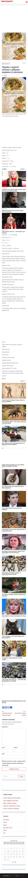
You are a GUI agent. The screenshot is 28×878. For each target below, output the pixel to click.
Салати (4, 830)
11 (11, 851)
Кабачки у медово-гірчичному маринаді (11, 798)
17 (8, 854)
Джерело (4, 378)
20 (16, 854)
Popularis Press (21, 876)
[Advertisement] (14, 17)
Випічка (5, 822)
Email (16, 747)
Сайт (3, 754)
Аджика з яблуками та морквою (10, 803)
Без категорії (6, 820)
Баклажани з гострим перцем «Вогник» (11, 806)
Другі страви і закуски (6, 63)
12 (13, 851)
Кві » (15, 862)
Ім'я (3, 747)
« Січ (12, 862)
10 (8, 851)
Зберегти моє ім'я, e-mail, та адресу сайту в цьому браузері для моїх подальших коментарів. (13, 763)
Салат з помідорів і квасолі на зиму (10, 800)
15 (22, 851)
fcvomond (5, 75)
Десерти (5, 825)
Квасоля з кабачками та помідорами (11, 808)
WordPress (12, 876)
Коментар (5, 727)
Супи (4, 833)
